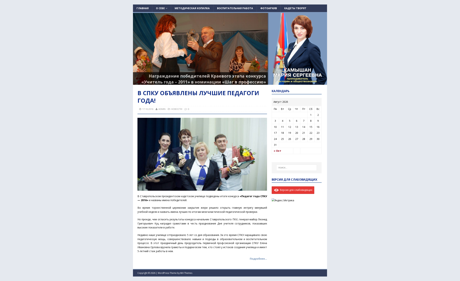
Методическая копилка (192, 8)
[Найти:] (296, 168)
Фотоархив (268, 8)
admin (161, 109)
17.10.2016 (147, 109)
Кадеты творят (295, 8)
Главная (143, 8)
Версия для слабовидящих (295, 190)
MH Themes (186, 273)
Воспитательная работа (235, 8)
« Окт (277, 150)
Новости (176, 109)
